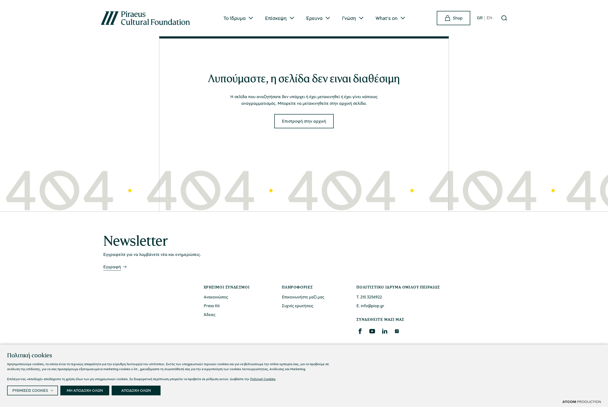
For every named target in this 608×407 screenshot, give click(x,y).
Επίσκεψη (276, 18)
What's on (386, 18)
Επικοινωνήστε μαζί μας (303, 297)
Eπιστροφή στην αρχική (304, 121)
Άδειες (209, 314)
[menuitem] (238, 18)
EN (489, 17)
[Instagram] (397, 331)
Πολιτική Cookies (263, 379)
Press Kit (212, 305)
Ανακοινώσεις (216, 297)
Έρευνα (314, 18)
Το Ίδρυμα (234, 18)
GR (480, 17)
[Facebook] (359, 331)
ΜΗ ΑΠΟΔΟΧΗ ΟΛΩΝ (85, 390)
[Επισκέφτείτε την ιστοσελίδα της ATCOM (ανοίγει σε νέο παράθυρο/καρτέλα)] (581, 401)
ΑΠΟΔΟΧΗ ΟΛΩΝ (136, 390)
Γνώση (349, 18)
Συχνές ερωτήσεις (297, 305)
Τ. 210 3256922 (369, 297)
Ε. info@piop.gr (370, 305)
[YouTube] (372, 331)
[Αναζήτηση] (504, 18)
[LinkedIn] (384, 331)
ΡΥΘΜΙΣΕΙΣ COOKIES (30, 390)
